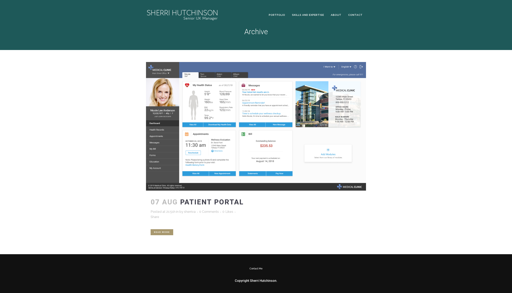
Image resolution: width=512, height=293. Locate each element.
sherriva (190, 212)
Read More (162, 232)
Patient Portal (212, 202)
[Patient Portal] (256, 126)
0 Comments (209, 212)
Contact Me (256, 268)
